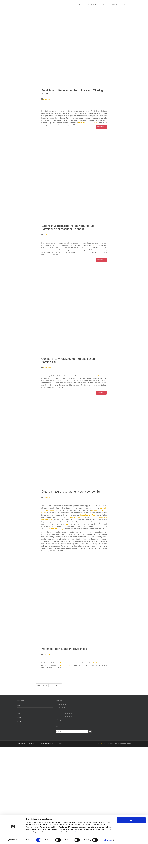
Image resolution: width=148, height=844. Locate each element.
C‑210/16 (95, 245)
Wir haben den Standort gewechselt (64, 649)
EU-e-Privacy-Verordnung (53, 529)
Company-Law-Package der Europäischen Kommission (68, 360)
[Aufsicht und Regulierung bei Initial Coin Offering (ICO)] (74, 42)
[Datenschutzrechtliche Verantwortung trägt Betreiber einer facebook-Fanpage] (74, 177)
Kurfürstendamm (66, 665)
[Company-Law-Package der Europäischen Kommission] (74, 310)
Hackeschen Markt (67, 663)
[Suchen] (90, 731)
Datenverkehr (75, 517)
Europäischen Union (88, 515)
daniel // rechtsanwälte (105, 743)
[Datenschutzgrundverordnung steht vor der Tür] (74, 443)
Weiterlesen (101, 127)
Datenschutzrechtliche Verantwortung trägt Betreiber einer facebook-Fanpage (68, 227)
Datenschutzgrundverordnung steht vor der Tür (71, 491)
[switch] (58, 840)
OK (131, 820)
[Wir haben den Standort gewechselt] (74, 600)
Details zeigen (107, 840)
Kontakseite (65, 667)
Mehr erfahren (80, 832)
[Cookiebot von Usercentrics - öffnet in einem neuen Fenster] (13, 840)
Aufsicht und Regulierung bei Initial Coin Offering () (72, 91)
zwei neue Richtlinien (93, 376)
